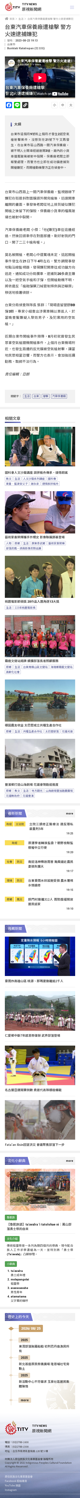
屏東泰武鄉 (38, 543)
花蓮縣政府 (13, 796)
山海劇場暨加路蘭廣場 (59, 791)
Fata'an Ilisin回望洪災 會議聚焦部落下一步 (34, 1144)
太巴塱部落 (52, 731)
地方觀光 (37, 791)
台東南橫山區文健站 (35, 667)
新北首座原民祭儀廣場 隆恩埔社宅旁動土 (44, 1366)
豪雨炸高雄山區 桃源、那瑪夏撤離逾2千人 (34, 980)
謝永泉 (35, 484)
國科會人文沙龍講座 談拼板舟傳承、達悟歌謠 (36, 473)
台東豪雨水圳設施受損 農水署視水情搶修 (50, 882)
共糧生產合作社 (32, 731)
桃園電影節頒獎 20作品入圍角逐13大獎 (32, 601)
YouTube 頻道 (13, 1485)
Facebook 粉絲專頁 (16, 1481)
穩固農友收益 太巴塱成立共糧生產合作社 (33, 725)
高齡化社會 (13, 672)
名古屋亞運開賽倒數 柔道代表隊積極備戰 (33, 1089)
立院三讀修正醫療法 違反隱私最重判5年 (51, 826)
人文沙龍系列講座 (34, 479)
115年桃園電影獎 (25, 607)
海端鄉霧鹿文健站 (61, 667)
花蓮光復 (67, 731)
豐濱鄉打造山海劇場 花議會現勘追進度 (31, 785)
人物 (8, 543)
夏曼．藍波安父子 (17, 484)
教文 (8, 479)
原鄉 (17, 543)
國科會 (52, 479)
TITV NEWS (29, 4)
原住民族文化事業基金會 (19, 1476)
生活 (27, 396)
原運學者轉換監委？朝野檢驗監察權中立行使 (50, 845)
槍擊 (45, 396)
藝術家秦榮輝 (56, 543)
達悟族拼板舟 (50, 484)
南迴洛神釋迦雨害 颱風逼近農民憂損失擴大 (50, 864)
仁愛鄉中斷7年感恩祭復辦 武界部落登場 (32, 1035)
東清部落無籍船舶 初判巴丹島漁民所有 (44, 1349)
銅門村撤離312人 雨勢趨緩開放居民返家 (50, 901)
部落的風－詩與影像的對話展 (23, 548)
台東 (36, 396)
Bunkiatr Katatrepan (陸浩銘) (26, 48)
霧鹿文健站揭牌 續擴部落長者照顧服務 (31, 661)
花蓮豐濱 (28, 796)
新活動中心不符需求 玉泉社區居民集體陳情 (44, 1384)
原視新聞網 (31, 9)
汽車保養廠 (59, 396)
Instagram (11, 1490)
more (25, 1400)
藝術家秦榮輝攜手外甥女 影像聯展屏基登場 (35, 537)
